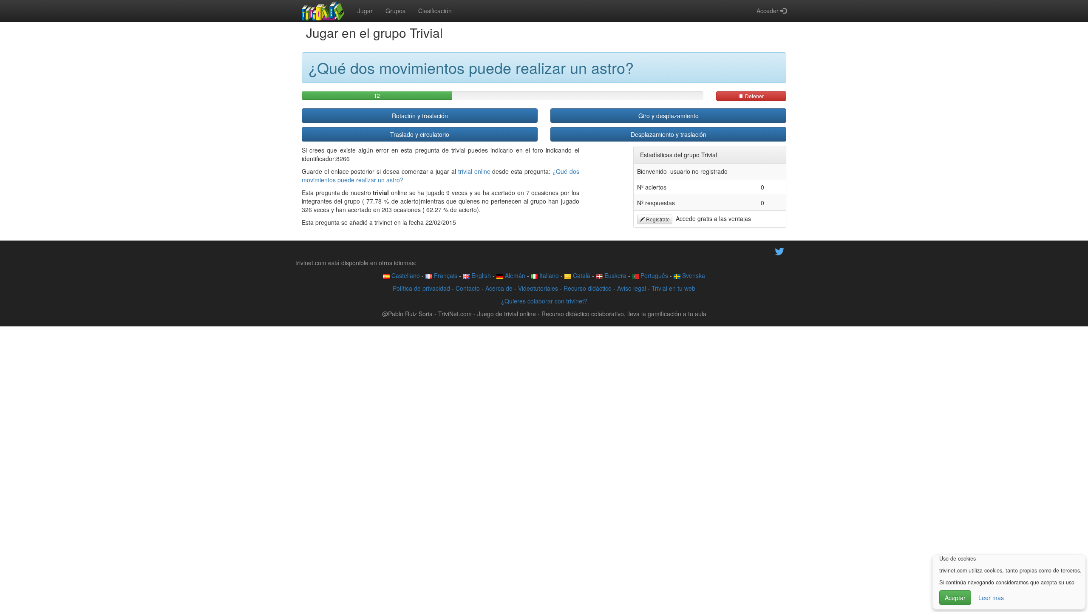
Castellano (405, 275)
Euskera (614, 275)
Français (444, 275)
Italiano (548, 275)
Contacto (468, 288)
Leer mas (991, 597)
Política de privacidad (421, 288)
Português (653, 275)
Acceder (768, 10)
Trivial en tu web (673, 288)
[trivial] (323, 10)
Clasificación (435, 10)
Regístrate (657, 219)
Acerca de (499, 288)
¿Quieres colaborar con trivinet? (544, 301)
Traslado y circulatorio (419, 134)
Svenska (692, 275)
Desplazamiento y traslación (668, 134)
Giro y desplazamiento (668, 115)
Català (580, 275)
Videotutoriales (538, 288)
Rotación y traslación (420, 115)
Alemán (514, 275)
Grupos (395, 10)
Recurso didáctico (588, 288)
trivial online (474, 171)
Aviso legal (631, 288)
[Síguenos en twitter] (779, 250)
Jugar (365, 10)
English (480, 275)
